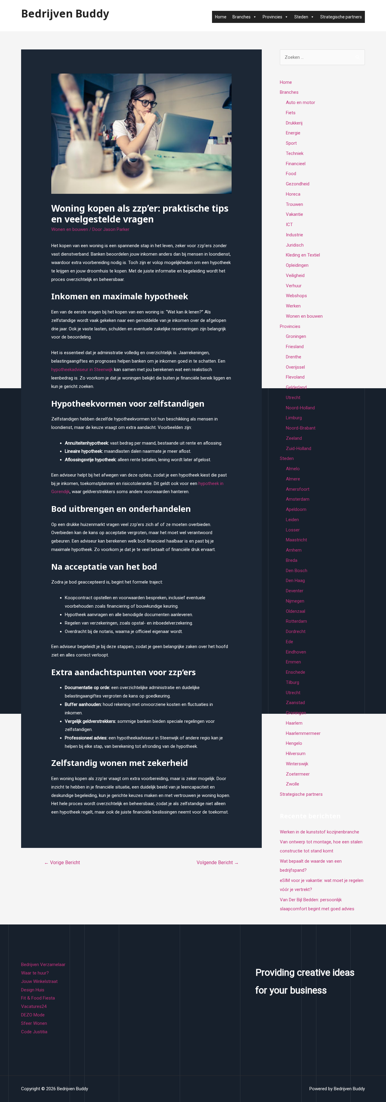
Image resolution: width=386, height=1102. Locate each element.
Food (291, 173)
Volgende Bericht (218, 862)
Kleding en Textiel (303, 255)
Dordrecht (295, 631)
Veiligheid (295, 275)
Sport (291, 143)
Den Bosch (296, 570)
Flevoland (295, 377)
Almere (293, 479)
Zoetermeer (298, 774)
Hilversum (295, 753)
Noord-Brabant (300, 428)
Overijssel (295, 367)
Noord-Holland (300, 408)
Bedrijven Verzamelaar (43, 964)
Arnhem (294, 550)
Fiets (291, 112)
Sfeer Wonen (34, 1023)
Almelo (293, 468)
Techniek (294, 153)
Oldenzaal (295, 611)
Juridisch (295, 245)
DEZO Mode (33, 1015)
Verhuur (294, 285)
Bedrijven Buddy (65, 13)
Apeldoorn (296, 509)
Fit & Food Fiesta (38, 998)
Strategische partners (341, 16)
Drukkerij (294, 123)
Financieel (295, 163)
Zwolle (292, 784)
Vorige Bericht (62, 862)
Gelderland (296, 387)
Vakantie (294, 214)
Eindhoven (296, 652)
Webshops (296, 295)
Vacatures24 (33, 1006)
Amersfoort (297, 489)
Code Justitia (34, 1031)
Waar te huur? (35, 973)
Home (220, 16)
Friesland (295, 346)
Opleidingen (297, 265)
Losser (293, 530)
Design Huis (32, 990)
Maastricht (296, 540)
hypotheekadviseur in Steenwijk (82, 369)
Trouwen (294, 204)
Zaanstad (295, 702)
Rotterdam (296, 621)
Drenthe (293, 357)
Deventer (294, 591)
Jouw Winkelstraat (39, 981)
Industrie (294, 235)
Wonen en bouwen (69, 229)
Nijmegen (295, 601)
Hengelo (294, 743)
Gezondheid (297, 184)
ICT (289, 224)
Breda (291, 560)
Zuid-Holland (298, 448)
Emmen (293, 662)
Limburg (294, 417)
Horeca (293, 194)
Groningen (296, 336)
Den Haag (295, 580)
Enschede (295, 672)
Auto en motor (300, 102)
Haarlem (294, 723)
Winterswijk (297, 764)
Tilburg (292, 682)
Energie (293, 133)
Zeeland (294, 438)
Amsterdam (297, 499)
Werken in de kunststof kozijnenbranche (319, 832)
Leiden (292, 519)
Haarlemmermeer (303, 733)
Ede (289, 641)
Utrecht (293, 397)
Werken (293, 306)
